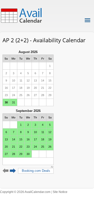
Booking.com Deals (36, 171)
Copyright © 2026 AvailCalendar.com (25, 192)
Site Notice (60, 192)
